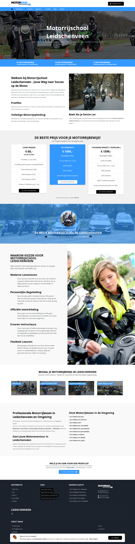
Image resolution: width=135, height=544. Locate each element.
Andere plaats (117, 4)
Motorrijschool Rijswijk (77, 437)
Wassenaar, (16, 428)
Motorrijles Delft (75, 423)
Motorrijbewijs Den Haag (78, 492)
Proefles (48, 9)
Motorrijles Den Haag (77, 417)
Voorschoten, (24, 428)
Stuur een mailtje (104, 497)
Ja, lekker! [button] (115, 538)
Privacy (14, 495)
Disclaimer (15, 498)
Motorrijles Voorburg (77, 434)
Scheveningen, (33, 428)
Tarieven (30, 9)
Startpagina (16, 526)
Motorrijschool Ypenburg (78, 489)
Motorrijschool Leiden (77, 440)
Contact (61, 9)
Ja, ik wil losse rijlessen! (29, 190)
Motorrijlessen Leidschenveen (49, 495)
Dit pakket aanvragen (67, 182)
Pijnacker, (48, 428)
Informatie (19, 9)
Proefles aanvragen (68, 472)
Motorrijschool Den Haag (78, 420)
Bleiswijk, (56, 428)
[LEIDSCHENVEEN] (105, 489)
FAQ (13, 492)
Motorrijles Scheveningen (78, 495)
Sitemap (14, 501)
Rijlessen (38, 9)
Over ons (15, 489)
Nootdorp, (42, 428)
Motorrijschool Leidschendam (79, 429)
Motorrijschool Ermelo (77, 498)
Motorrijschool (17, 529)
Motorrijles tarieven (46, 489)
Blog (55, 9)
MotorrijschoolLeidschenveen (79, 432)
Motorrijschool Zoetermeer (79, 426)
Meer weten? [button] (94, 539)
